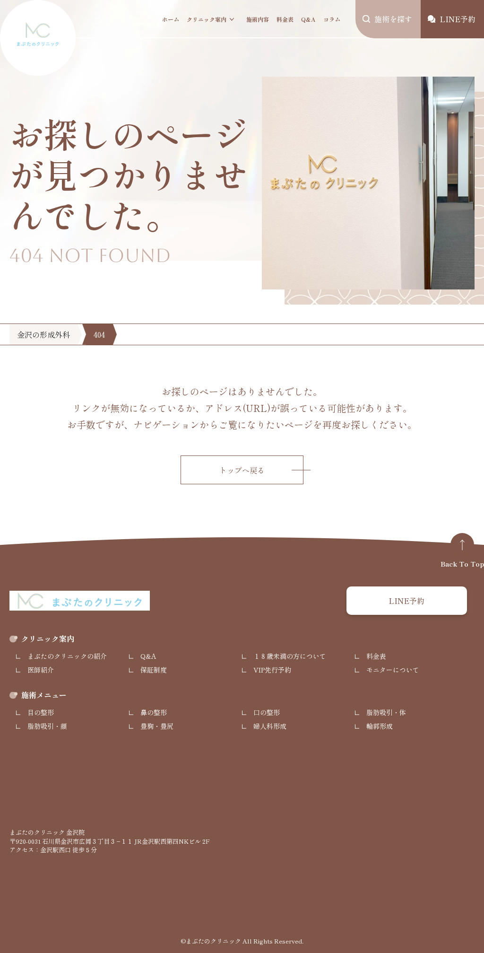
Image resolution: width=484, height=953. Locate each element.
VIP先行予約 (272, 669)
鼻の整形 (153, 712)
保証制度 (153, 669)
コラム (331, 19)
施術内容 (257, 19)
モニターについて (392, 669)
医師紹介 (40, 669)
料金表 (285, 19)
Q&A (308, 19)
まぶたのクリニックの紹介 (67, 656)
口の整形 (266, 712)
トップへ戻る (242, 470)
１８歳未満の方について (289, 656)
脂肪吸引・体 (386, 712)
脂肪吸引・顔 (47, 726)
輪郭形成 (379, 726)
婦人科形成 (269, 726)
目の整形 (40, 712)
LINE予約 (406, 600)
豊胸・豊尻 (156, 726)
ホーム (170, 19)
